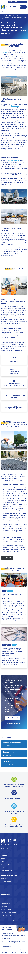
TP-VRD (3, 887)
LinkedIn (10, 851)
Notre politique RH (12, 718)
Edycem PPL (15, 106)
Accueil (3, 15)
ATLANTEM (3, 923)
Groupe (9, 644)
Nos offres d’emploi (13, 723)
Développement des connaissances (8, 912)
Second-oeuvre (4, 890)
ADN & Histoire (4, 861)
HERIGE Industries (5, 858)
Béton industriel (4, 878)
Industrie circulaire (5, 897)
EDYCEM (5, 52)
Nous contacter (4, 848)
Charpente (3, 884)
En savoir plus (7, 745)
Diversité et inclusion (5, 906)
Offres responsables (5, 903)
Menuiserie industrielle (6, 881)
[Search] (2, 11)
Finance (14, 644)
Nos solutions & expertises (13, 15)
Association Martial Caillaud (7, 870)
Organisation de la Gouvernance (8, 864)
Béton (4, 590)
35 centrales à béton (12, 160)
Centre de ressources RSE (6, 915)
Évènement (9, 590)
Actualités (3, 867)
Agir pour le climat (5, 900)
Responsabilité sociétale (6, 909)
